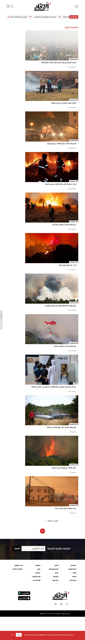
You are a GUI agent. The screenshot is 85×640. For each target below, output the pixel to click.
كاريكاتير (37, 565)
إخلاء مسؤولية (18, 565)
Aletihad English (17, 569)
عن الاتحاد (37, 573)
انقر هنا (41, 635)
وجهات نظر (73, 580)
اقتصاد (74, 573)
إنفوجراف (55, 576)
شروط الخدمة (36, 580)
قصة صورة (55, 580)
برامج (38, 569)
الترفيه (56, 565)
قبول (18, 635)
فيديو (56, 573)
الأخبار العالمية (72, 569)
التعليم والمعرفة (53, 569)
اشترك (17, 548)
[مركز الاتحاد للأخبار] (42, 6)
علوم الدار (73, 565)
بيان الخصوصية (36, 576)
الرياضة (74, 576)
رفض (12, 635)
